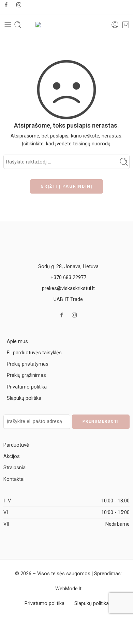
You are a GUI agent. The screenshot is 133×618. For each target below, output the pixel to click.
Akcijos (11, 456)
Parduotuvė (16, 445)
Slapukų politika (24, 398)
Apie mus (17, 341)
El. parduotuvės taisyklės (34, 353)
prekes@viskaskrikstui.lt (68, 288)
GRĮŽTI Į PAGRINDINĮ (66, 186)
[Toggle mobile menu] (7, 25)
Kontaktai (14, 479)
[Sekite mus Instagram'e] (19, 5)
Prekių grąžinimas (26, 375)
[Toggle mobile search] (17, 24)
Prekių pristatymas (27, 364)
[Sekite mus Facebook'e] (6, 5)
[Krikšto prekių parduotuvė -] (66, 24)
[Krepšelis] (126, 25)
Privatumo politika (27, 387)
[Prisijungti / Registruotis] (115, 25)
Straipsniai (15, 468)
